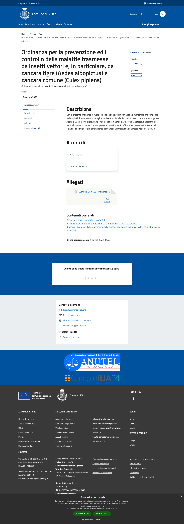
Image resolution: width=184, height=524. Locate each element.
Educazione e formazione (103, 418)
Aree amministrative (27, 423)
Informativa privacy (138, 468)
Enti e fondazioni (25, 432)
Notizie (133, 418)
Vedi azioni (147, 52)
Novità (33, 33)
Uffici (20, 427)
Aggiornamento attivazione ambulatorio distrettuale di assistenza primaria (101, 223)
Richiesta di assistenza (102, 472)
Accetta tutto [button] (82, 514)
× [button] (181, 496)
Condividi (134, 52)
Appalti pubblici (61, 436)
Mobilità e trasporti (63, 445)
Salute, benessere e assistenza (106, 436)
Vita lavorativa (61, 427)
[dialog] (92, 509)
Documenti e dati (25, 445)
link (116, 508)
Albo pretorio (135, 463)
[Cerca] (163, 14)
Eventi (132, 444)
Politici (21, 436)
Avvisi (41, 33)
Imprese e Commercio (64, 432)
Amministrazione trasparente (142, 459)
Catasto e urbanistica (64, 441)
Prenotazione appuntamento (105, 459)
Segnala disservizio (101, 463)
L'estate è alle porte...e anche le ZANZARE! (86, 220)
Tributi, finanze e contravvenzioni (107, 427)
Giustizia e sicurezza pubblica (105, 423)
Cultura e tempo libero (64, 423)
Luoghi (132, 440)
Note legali (134, 472)
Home (23, 33)
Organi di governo (26, 418)
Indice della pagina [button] (31, 105)
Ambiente (97, 432)
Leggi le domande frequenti (104, 468)
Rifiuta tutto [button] (102, 514)
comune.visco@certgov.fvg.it (35, 478)
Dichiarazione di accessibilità (142, 477)
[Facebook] (140, 13)
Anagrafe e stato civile (64, 418)
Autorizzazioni (99, 441)
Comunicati (134, 423)
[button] (92, 519)
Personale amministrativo (29, 441)
